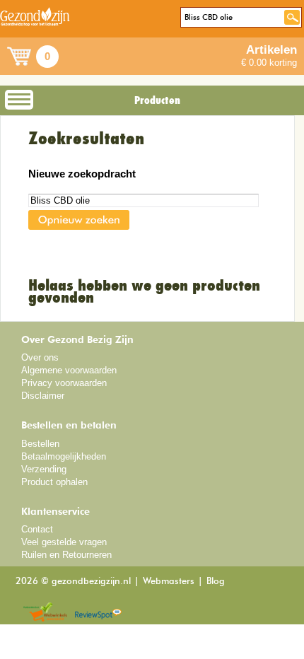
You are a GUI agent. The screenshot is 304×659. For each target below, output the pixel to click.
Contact (37, 529)
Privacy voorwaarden (64, 383)
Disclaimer (42, 395)
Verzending (43, 469)
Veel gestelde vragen (64, 542)
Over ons (40, 357)
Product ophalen (54, 482)
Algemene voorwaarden (69, 370)
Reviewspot (98, 612)
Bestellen (40, 443)
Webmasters (168, 581)
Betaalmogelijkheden (63, 456)
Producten (157, 100)
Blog (215, 581)
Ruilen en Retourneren (66, 554)
